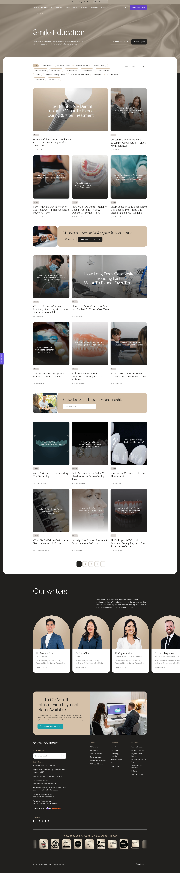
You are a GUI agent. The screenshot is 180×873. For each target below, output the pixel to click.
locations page (52, 790)
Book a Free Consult (138, 7)
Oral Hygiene (39, 79)
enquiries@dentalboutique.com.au (45, 783)
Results (68, 7)
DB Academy (94, 7)
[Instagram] (36, 821)
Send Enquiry (139, 42)
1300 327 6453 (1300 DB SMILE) (45, 765)
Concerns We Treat (138, 750)
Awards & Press (116, 759)
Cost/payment (87, 70)
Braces (37, 75)
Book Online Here (101, 2)
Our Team (114, 750)
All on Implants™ (112, 75)
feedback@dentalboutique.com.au (45, 803)
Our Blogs (83, 7)
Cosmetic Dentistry (99, 66)
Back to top (140, 864)
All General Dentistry (97, 764)
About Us (114, 747)
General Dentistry (103, 70)
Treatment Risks (137, 774)
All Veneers (94, 747)
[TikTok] (48, 821)
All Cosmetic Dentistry (98, 760)
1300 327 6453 (121, 42)
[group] (51, 644)
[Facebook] (33, 821)
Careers (113, 763)
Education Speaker (63, 66)
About (75, 7)
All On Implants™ (96, 754)
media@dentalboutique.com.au (43, 797)
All (36, 66)
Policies (134, 771)
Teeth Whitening (40, 70)
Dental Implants (71, 70)
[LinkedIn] (39, 821)
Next (103, 564)
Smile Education (137, 747)
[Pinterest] (45, 821)
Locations (104, 7)
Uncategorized (54, 79)
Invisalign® (97, 75)
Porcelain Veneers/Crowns (79, 75)
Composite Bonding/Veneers (55, 75)
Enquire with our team (52, 726)
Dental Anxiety (56, 70)
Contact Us (115, 766)
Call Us (124, 7)
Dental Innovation (81, 66)
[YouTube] (42, 821)
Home (34, 14)
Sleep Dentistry (47, 66)
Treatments (59, 7)
